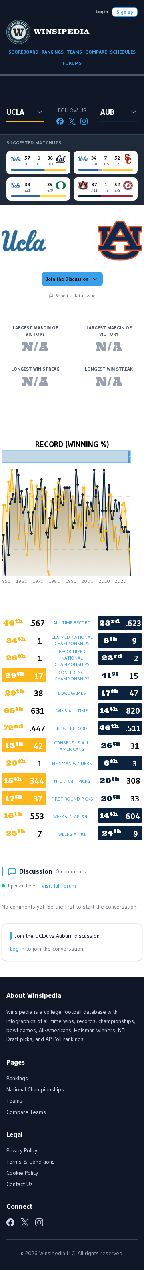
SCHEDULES (123, 52)
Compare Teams (26, 1112)
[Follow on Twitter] (72, 121)
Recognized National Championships (72, 657)
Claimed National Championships (72, 640)
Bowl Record (72, 728)
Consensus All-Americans (72, 746)
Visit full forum (59, 885)
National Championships (35, 1089)
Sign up (124, 12)
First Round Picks (72, 799)
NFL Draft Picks (72, 781)
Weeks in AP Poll (72, 816)
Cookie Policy (22, 1172)
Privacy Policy (21, 1150)
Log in (17, 948)
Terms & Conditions (30, 1161)
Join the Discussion (67, 279)
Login (102, 11)
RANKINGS (53, 52)
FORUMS (72, 63)
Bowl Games (72, 693)
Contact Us (19, 1184)
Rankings (17, 1078)
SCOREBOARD (23, 52)
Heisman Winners (72, 763)
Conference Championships (72, 675)
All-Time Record (72, 623)
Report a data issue (75, 296)
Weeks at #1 (72, 834)
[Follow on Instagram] (84, 121)
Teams (14, 1100)
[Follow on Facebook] (60, 121)
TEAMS (74, 52)
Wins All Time (72, 711)
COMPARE (96, 52)
